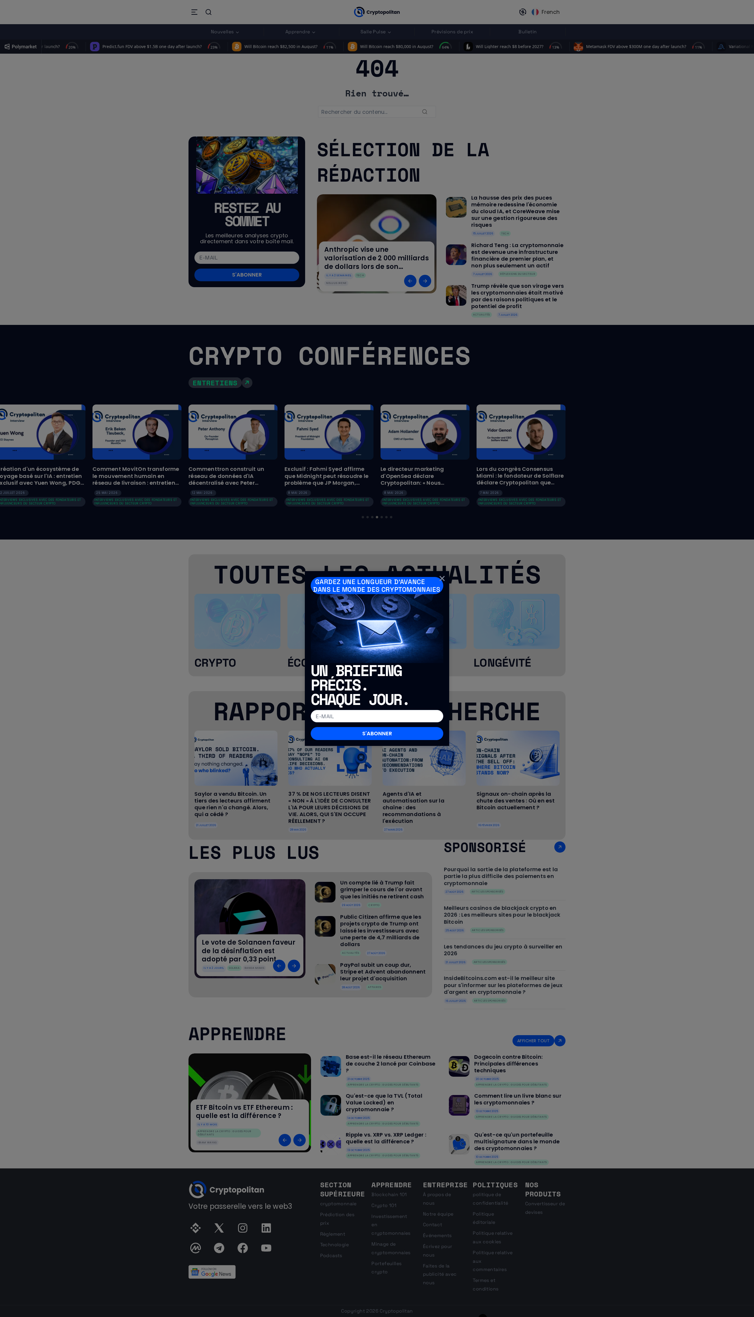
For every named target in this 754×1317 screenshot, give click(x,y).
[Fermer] (442, 578)
